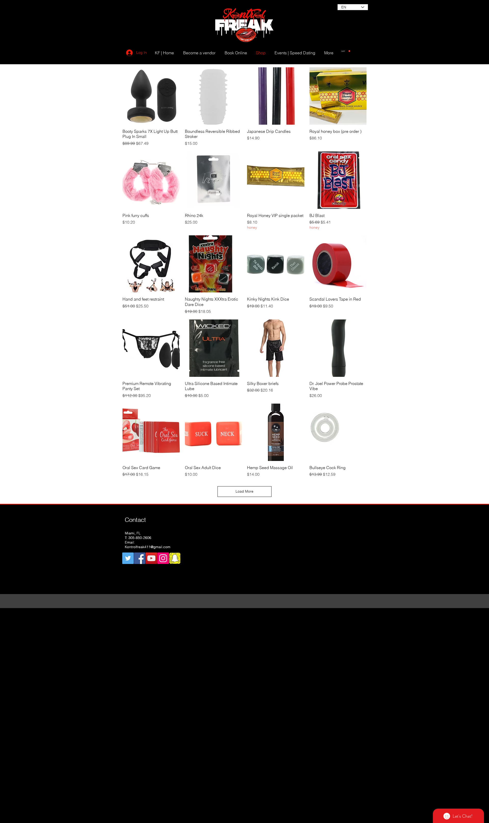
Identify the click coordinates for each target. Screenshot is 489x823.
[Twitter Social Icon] (128, 558)
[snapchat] (175, 558)
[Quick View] (151, 96)
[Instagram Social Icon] (163, 558)
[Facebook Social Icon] (139, 558)
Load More (244, 491)
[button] (345, 51)
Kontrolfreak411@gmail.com (147, 547)
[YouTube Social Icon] (151, 558)
